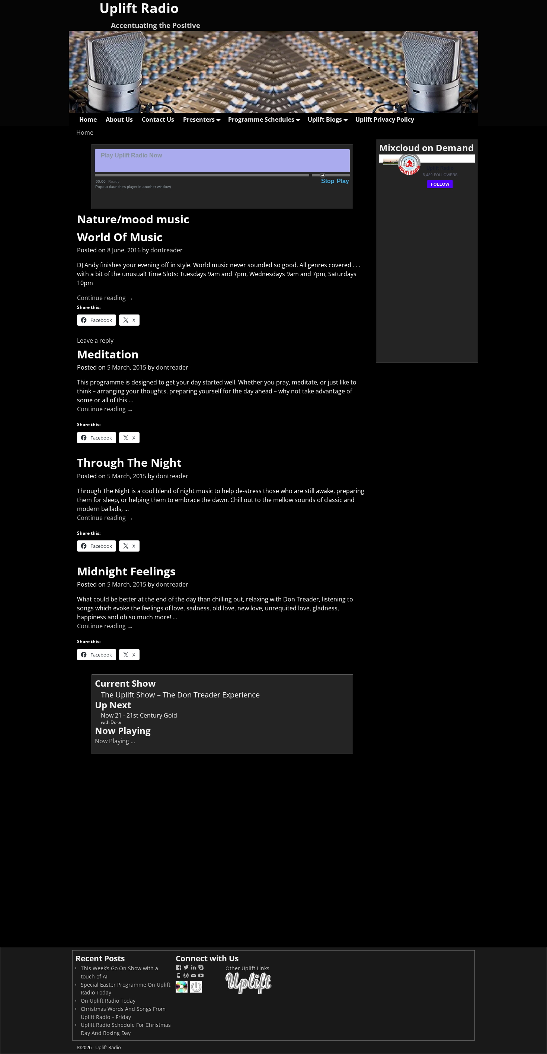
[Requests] (182, 991)
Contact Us (158, 119)
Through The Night (129, 462)
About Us (119, 119)
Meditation (108, 354)
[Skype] (201, 968)
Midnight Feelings (126, 571)
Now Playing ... (115, 741)
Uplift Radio (108, 1047)
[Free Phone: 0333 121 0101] (179, 976)
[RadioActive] (196, 991)
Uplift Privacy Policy (384, 119)
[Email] (193, 976)
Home (88, 119)
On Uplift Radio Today (108, 1000)
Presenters (199, 119)
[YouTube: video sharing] (201, 976)
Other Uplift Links (247, 968)
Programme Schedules (261, 119)
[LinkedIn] (193, 968)
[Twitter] (186, 968)
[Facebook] (179, 968)
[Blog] (186, 976)
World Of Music (119, 237)
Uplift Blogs (325, 119)
